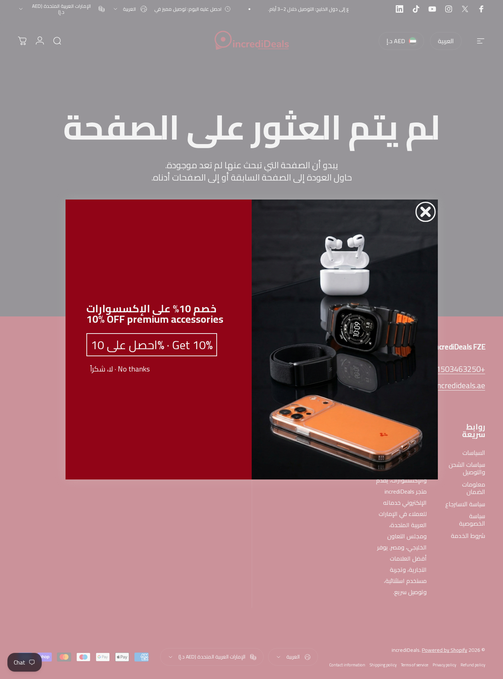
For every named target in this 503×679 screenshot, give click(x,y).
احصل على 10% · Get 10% (152, 345)
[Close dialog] (425, 212)
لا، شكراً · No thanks (120, 369)
